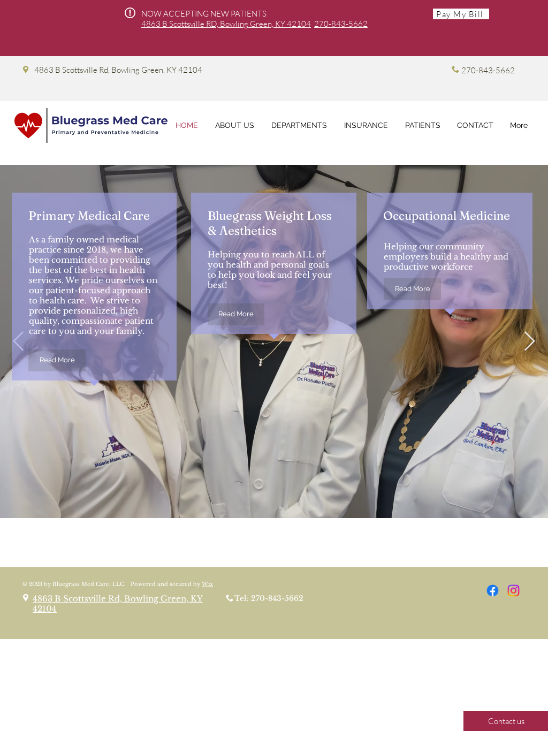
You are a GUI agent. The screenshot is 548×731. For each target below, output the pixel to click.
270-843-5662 (341, 24)
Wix (207, 584)
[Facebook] (492, 590)
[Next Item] (529, 341)
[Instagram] (513, 590)
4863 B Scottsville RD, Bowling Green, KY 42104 (226, 24)
